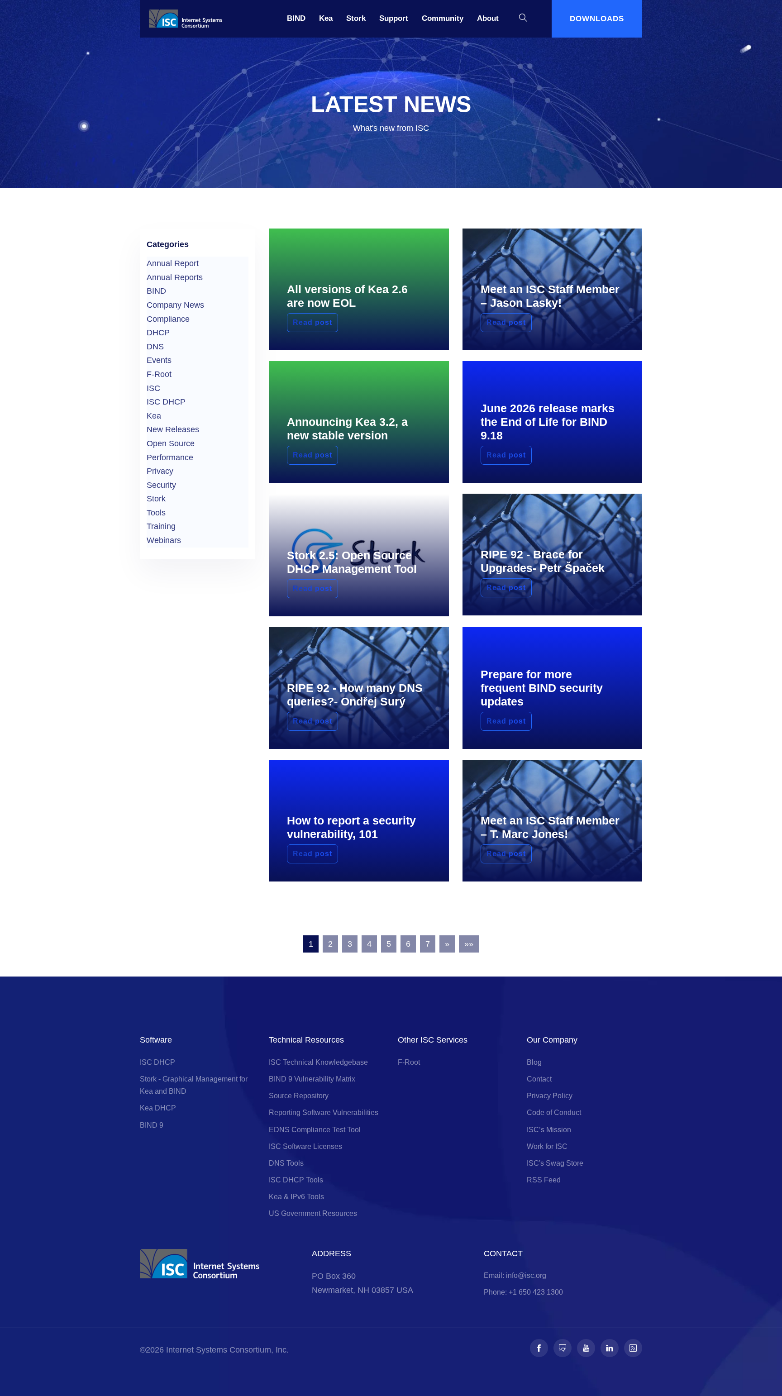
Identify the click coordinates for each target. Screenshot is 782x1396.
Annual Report (173, 263)
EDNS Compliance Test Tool (315, 1130)
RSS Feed (544, 1180)
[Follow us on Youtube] (586, 1348)
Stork (356, 18)
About (488, 18)
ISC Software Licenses (305, 1146)
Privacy (160, 471)
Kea (326, 18)
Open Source (171, 443)
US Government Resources (313, 1213)
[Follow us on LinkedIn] (610, 1348)
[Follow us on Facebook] (539, 1348)
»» (468, 943)
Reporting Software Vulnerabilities (323, 1112)
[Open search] (523, 18)
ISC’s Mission (549, 1130)
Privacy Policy (549, 1096)
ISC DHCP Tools (296, 1180)
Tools (156, 512)
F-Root (159, 374)
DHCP (158, 332)
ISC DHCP (166, 401)
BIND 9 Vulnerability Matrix (312, 1079)
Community (442, 18)
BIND (296, 18)
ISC (153, 388)
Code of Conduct (554, 1112)
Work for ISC (547, 1146)
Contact (539, 1079)
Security (161, 485)
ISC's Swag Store (555, 1163)
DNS (155, 346)
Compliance (168, 319)
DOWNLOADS (597, 18)
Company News (175, 305)
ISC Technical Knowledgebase (318, 1062)
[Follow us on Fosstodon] (562, 1348)
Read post (312, 322)
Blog (534, 1062)
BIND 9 (151, 1125)
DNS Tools (286, 1163)
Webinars (164, 540)
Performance (170, 457)
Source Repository (299, 1096)
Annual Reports (175, 277)
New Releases (173, 429)
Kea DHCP (158, 1108)
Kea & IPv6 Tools (296, 1197)
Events (159, 360)
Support (393, 18)
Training (161, 526)
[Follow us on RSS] (633, 1348)
